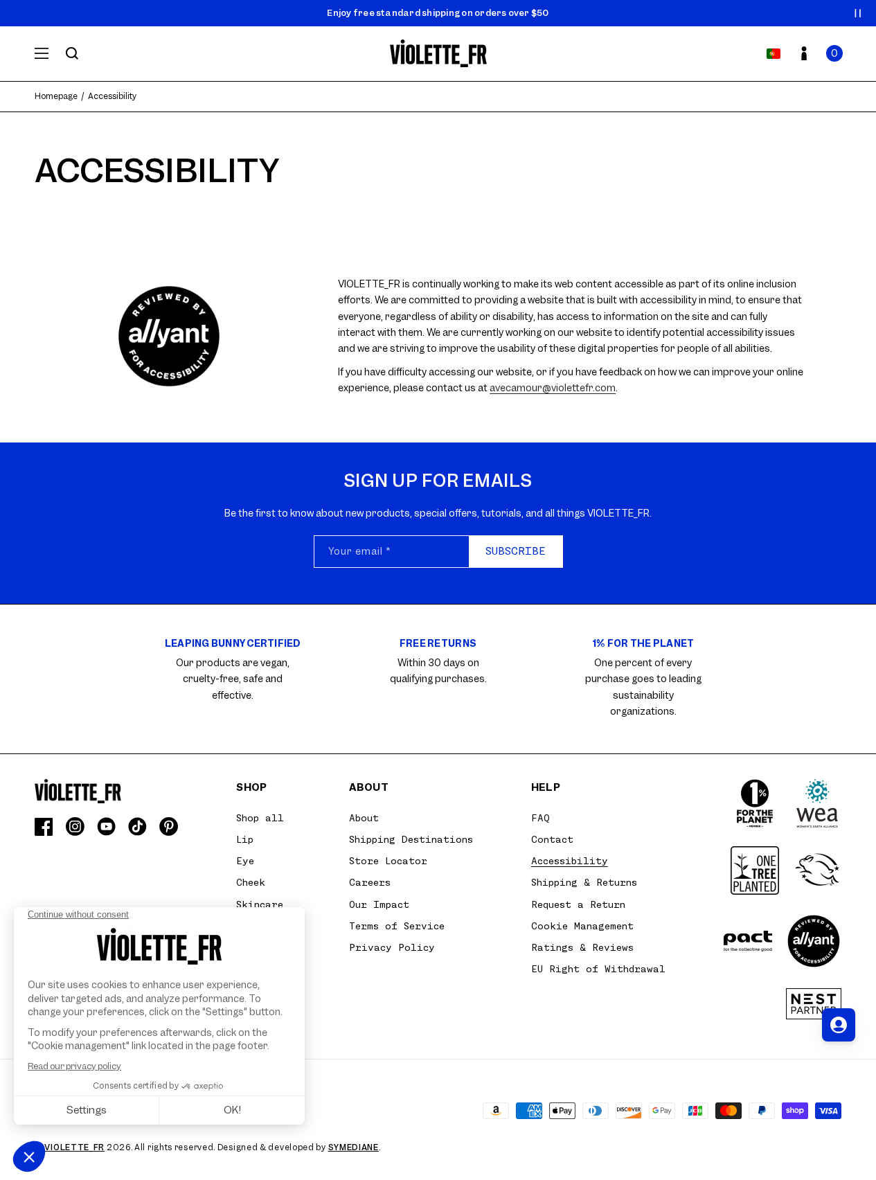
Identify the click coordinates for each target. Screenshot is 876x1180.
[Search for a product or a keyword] (72, 53)
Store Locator (388, 861)
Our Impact (379, 904)
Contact (552, 839)
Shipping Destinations (411, 839)
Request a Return (578, 904)
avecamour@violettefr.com (553, 388)
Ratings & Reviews (582, 947)
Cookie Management (582, 926)
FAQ (540, 818)
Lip (244, 839)
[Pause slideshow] (858, 13)
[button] (834, 53)
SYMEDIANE (353, 1147)
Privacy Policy (392, 947)
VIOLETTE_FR (74, 1147)
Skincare (259, 904)
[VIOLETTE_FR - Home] (438, 54)
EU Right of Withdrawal (598, 969)
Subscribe (515, 551)
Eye (245, 861)
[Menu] (41, 53)
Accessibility (569, 861)
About (364, 818)
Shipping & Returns (584, 882)
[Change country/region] (773, 53)
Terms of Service (397, 926)
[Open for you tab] (838, 1025)
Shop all (260, 818)
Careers (370, 882)
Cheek (250, 882)
